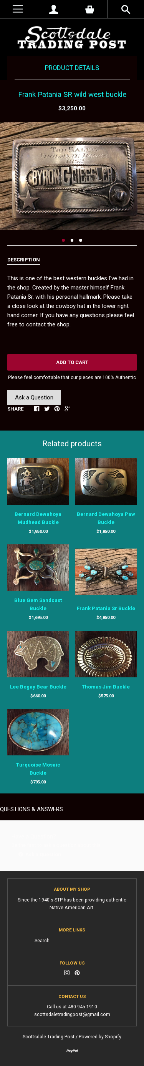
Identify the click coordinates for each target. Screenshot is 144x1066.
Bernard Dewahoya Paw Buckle (106, 518)
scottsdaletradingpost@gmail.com (72, 1014)
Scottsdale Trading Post (48, 1036)
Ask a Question (34, 397)
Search (42, 940)
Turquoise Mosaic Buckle (38, 769)
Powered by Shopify (100, 1036)
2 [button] (72, 240)
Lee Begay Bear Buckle (38, 687)
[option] (72, 176)
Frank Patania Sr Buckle (106, 608)
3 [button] (80, 240)
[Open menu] (18, 9)
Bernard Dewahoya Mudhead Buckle (38, 518)
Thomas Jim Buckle (106, 687)
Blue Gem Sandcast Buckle (38, 604)
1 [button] (63, 240)
